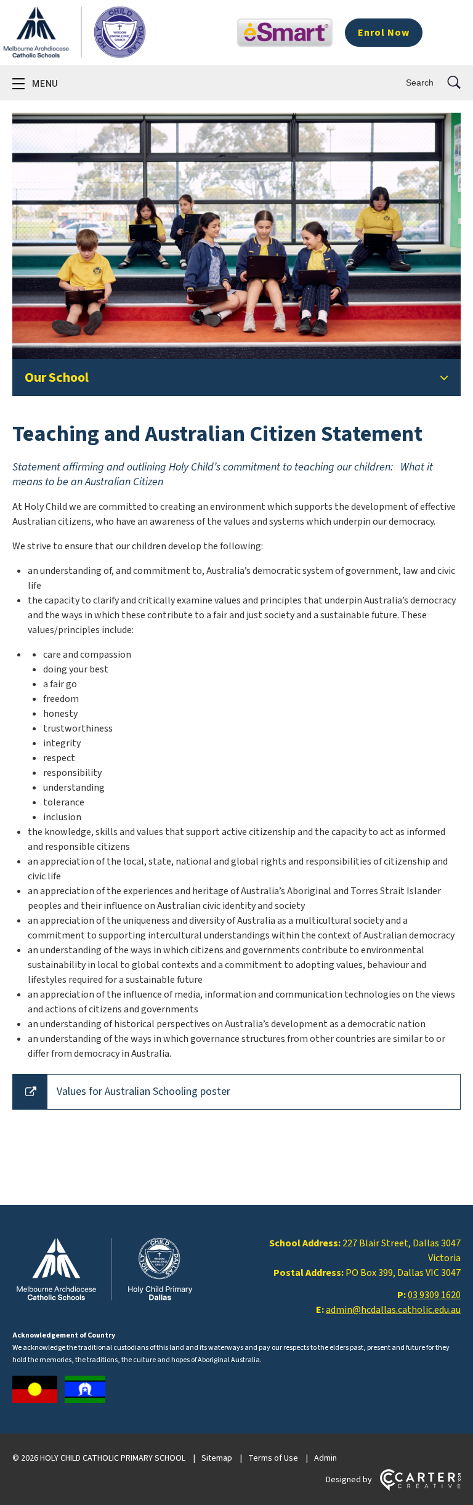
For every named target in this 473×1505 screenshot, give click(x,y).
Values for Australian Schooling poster (143, 1091)
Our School (57, 377)
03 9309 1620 (434, 1295)
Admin (325, 1458)
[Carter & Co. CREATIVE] (420, 1488)
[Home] (104, 1300)
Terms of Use (273, 1458)
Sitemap (216, 1458)
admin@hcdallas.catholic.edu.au (393, 1310)
